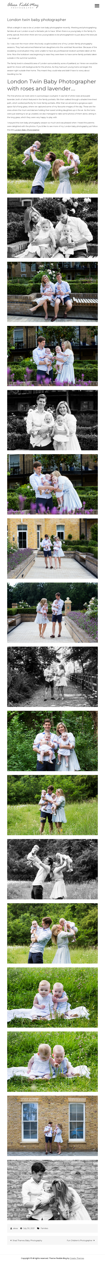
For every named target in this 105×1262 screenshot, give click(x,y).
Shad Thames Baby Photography (27, 1240)
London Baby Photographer (26, 130)
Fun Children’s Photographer (79, 1240)
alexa (15, 1228)
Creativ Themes (77, 1258)
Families (44, 1228)
